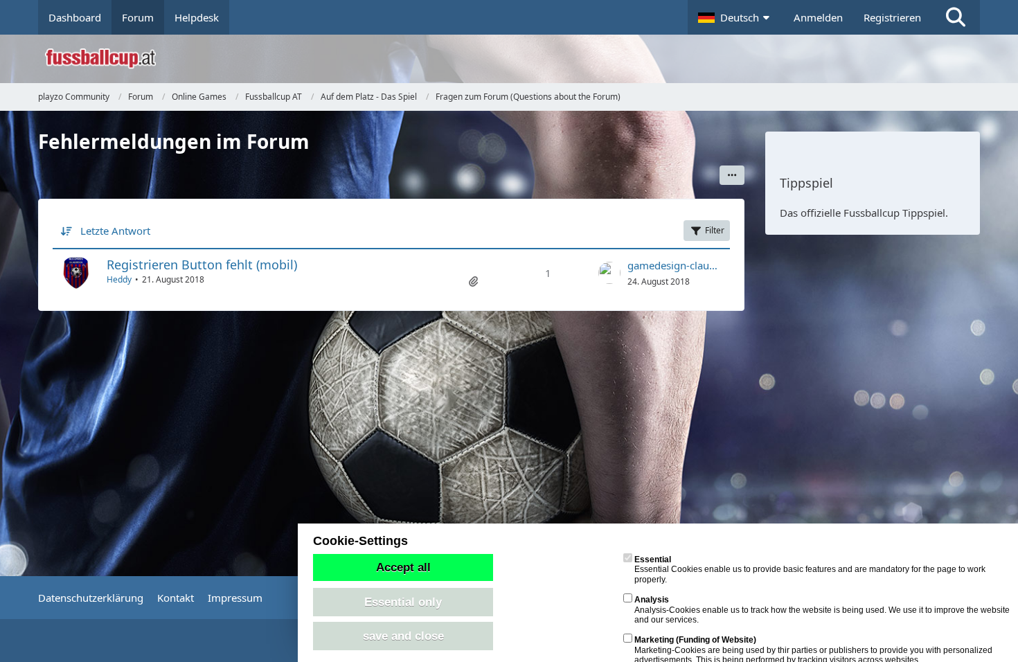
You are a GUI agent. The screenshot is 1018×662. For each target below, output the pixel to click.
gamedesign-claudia (675, 265)
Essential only (403, 602)
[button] (735, 17)
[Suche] (955, 17)
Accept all (403, 567)
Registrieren (892, 17)
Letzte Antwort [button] (115, 231)
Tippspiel (806, 183)
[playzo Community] (519, 59)
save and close (403, 635)
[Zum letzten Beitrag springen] (609, 273)
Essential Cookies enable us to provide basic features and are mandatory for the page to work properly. (809, 569)
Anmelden (818, 17)
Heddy (119, 279)
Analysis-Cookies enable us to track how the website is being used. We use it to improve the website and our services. (822, 610)
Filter (714, 230)
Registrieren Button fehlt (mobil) (202, 264)
